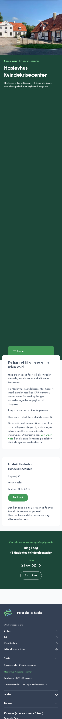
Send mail (18, 497)
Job (5, 637)
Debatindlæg (10, 643)
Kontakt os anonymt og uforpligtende (31, 542)
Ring (31, 560)
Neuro (8, 703)
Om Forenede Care (13, 625)
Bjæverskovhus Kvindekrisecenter (20, 665)
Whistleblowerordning (14, 649)
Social (7, 658)
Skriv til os (31, 575)
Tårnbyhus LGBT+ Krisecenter (18, 678)
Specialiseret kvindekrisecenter (21, 61)
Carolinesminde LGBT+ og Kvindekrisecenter (25, 685)
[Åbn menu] (18, 351)
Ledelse (7, 631)
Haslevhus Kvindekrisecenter (18, 672)
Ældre (7, 694)
